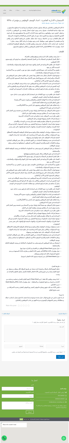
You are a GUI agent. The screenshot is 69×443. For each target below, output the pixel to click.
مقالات (4, 10)
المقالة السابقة (62, 313)
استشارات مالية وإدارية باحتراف (35, 10)
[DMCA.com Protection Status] (25, 419)
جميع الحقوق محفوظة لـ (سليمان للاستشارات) (39, 419)
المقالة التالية (6, 313)
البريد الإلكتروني (30, 392)
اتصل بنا (4, 13)
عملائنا (10, 10)
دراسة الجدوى (53, 23)
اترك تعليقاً (61, 23)
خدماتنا (17, 10)
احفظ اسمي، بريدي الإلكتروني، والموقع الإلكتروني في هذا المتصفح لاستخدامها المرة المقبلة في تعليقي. (37, 352)
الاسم (32, 385)
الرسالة (32, 399)
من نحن (24, 10)
